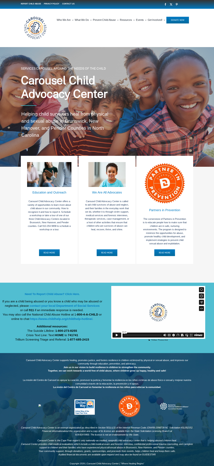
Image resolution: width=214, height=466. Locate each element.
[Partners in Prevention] (165, 163)
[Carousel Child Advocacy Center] (35, 14)
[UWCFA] (84, 400)
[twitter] (171, 4)
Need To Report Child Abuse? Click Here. (52, 294)
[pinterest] (176, 4)
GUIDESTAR (149, 454)
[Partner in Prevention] (129, 395)
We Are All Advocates (107, 192)
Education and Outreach (49, 192)
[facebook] (165, 4)
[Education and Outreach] (49, 163)
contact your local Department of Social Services (65, 305)
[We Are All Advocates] (107, 163)
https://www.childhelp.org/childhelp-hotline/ (61, 319)
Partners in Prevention (164, 210)
